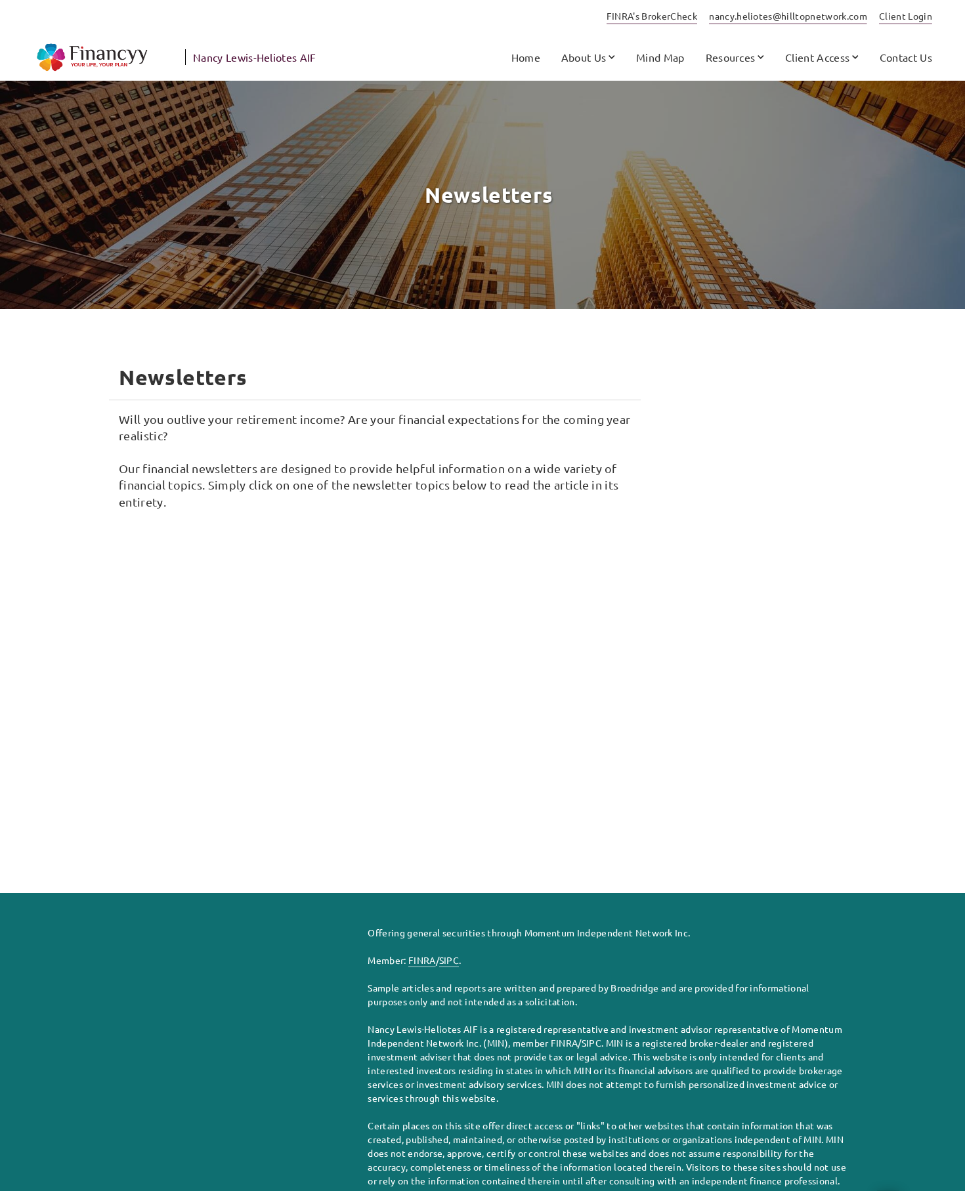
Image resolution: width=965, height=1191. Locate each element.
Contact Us (906, 57)
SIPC (449, 960)
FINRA (422, 960)
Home (525, 57)
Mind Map (660, 57)
